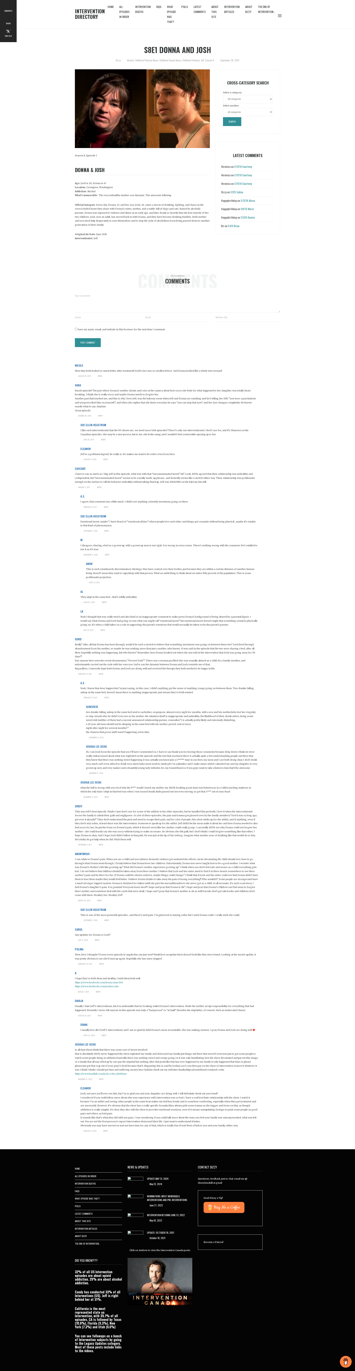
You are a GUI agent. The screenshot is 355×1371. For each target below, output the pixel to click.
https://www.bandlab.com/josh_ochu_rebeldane (101, 1073)
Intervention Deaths (143, 9)
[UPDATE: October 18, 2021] (135, 1236)
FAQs (158, 7)
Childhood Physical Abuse (146, 60)
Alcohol (130, 60)
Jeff (202, 60)
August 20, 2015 (84, 376)
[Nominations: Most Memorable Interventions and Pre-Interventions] (135, 1200)
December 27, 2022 (96, 773)
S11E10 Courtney (243, 166)
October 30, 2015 (84, 415)
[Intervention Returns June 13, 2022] (135, 1219)
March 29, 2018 (84, 900)
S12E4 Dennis (248, 217)
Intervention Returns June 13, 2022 (166, 1215)
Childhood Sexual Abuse (170, 60)
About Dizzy (248, 9)
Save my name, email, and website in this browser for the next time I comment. (121, 329)
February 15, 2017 (90, 697)
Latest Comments (200, 9)
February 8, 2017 (90, 507)
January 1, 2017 (84, 487)
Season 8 (209, 60)
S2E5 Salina (236, 192)
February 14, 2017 (85, 673)
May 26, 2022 (89, 630)
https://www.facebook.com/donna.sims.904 (99, 982)
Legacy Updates (95, 1343)
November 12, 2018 (96, 737)
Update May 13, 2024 (157, 1178)
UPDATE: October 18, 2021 (160, 1232)
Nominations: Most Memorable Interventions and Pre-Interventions (167, 1198)
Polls (184, 7)
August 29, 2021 (84, 1015)
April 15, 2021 (94, 582)
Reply (100, 376)
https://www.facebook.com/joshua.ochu (97, 986)
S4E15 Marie (247, 209)
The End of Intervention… (266, 9)
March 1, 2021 (83, 991)
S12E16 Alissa (248, 200)
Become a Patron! (213, 1242)
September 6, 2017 (85, 844)
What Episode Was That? (171, 14)
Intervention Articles (232, 9)
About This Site (215, 12)
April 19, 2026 (89, 1035)
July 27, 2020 (83, 940)
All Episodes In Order (124, 12)
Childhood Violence (191, 60)
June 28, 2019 (89, 439)
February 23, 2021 (85, 963)
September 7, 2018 (90, 530)
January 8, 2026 (90, 459)
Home (111, 7)
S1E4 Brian (233, 226)
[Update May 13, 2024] (135, 1182)
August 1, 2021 (89, 602)
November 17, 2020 (91, 554)
